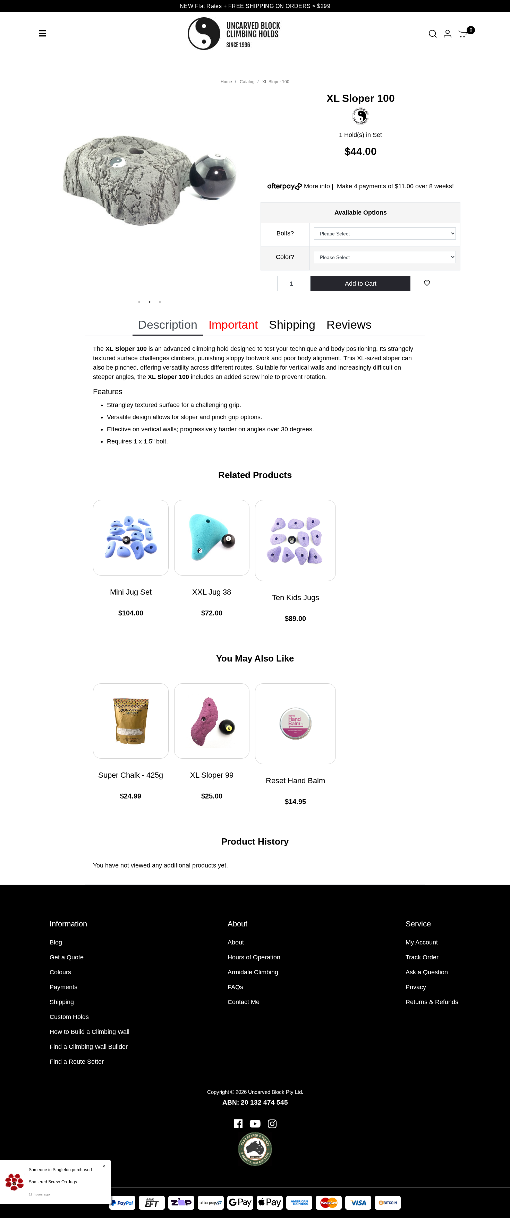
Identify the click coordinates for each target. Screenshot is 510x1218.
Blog (56, 942)
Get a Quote (67, 957)
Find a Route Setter (77, 1061)
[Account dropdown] (447, 34)
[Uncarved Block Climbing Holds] (360, 115)
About (236, 942)
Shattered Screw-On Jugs (53, 1182)
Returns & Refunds (432, 1002)
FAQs (235, 987)
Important (233, 324)
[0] (463, 33)
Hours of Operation (254, 957)
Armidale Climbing (253, 972)
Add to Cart (360, 283)
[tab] (168, 325)
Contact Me (244, 1002)
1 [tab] (139, 302)
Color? (285, 256)
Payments (63, 987)
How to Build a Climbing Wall (89, 1031)
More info (316, 186)
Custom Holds (69, 1016)
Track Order (422, 957)
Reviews (349, 324)
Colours (60, 972)
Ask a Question (427, 972)
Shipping (292, 324)
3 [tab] (159, 302)
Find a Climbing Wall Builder (89, 1046)
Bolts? (285, 233)
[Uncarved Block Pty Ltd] (240, 33)
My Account (422, 942)
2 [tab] (149, 302)
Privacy (416, 987)
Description (167, 324)
